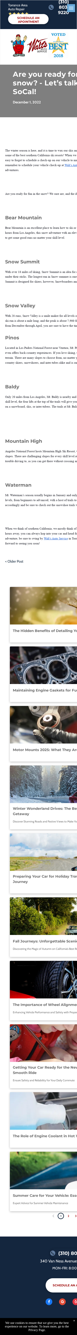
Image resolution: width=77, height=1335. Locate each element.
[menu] (71, 8)
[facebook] (49, 1302)
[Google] (62, 1302)
